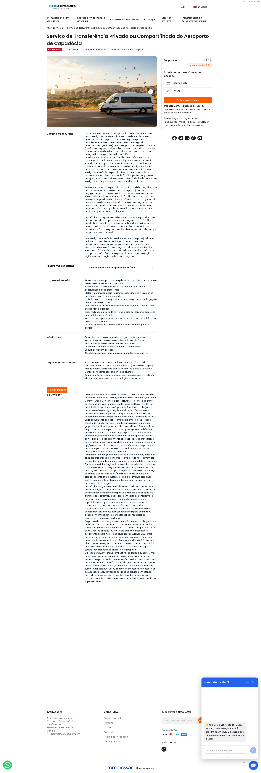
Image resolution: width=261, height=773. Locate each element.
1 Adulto (176, 90)
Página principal (55, 27)
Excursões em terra (167, 19)
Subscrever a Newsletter (176, 712)
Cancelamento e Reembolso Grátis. (184, 105)
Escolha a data (180, 82)
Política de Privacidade (116, 736)
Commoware (234, 757)
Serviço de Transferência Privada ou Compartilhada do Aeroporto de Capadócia (109, 27)
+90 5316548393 (61, 727)
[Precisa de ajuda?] (253, 765)
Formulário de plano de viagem (58, 19)
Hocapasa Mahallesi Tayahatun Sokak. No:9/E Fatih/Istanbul (60, 721)
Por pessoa (170, 60)
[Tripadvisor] (163, 749)
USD (183, 6)
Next (150, 91)
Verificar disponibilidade (187, 100)
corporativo (111, 712)
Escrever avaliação (57, 389)
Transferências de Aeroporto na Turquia (194, 19)
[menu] (247, 682)
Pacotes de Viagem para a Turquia (91, 19)
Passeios (108, 722)
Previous (52, 91)
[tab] (121, 267)
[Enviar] (253, 750)
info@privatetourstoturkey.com (63, 732)
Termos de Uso (112, 741)
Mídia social (168, 742)
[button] (133, 19)
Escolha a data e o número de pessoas (182, 74)
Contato (108, 727)
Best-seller (54, 49)
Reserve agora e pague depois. (181, 118)
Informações (54, 712)
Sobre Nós (109, 732)
